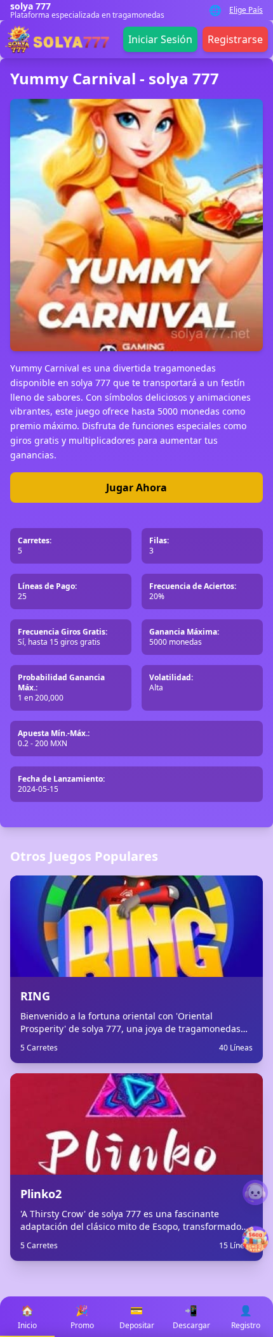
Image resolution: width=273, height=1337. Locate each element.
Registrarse (235, 39)
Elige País (246, 10)
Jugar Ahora (136, 487)
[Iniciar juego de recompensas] (256, 1240)
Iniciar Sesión (160, 39)
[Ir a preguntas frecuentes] (255, 1192)
